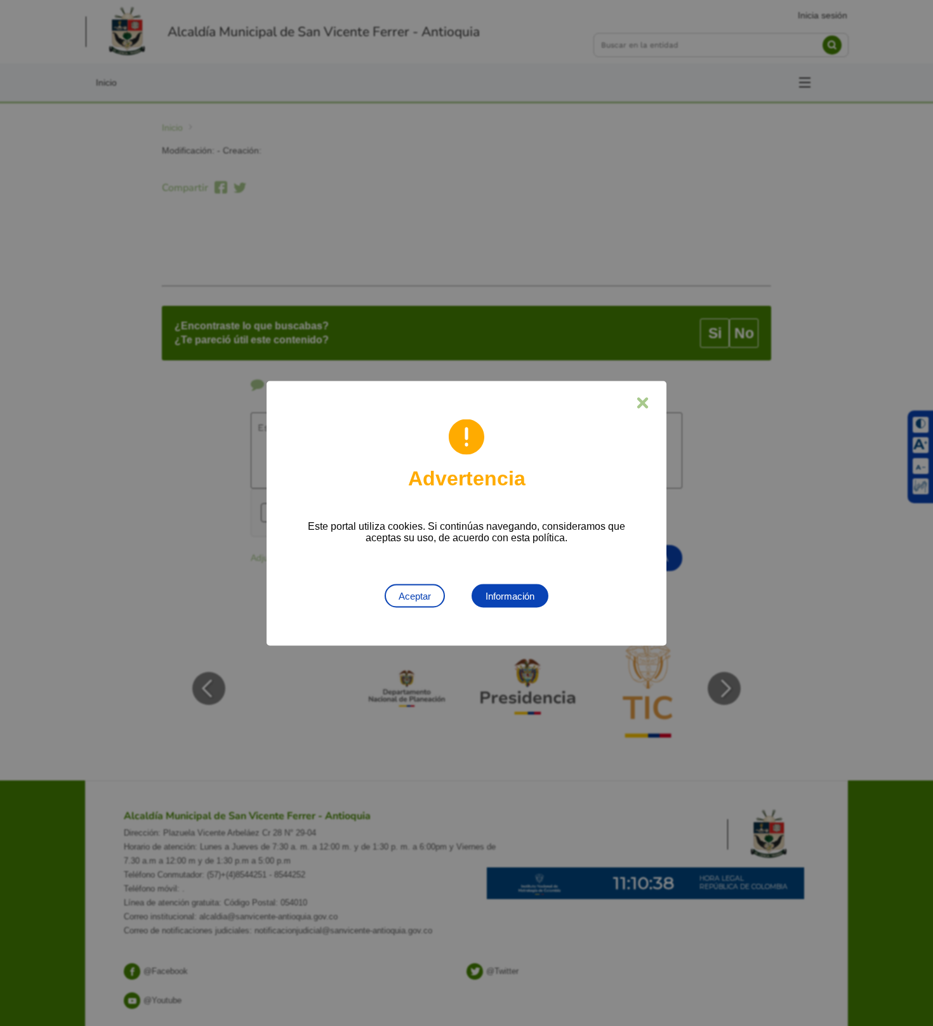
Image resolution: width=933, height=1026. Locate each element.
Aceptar (415, 595)
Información (510, 595)
